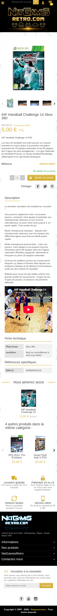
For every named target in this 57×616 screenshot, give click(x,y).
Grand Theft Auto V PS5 (40, 456)
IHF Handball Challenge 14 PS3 (28, 412)
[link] (37, 186)
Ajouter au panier (44, 177)
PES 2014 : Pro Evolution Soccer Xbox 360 (17, 459)
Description (12, 198)
